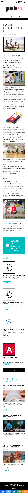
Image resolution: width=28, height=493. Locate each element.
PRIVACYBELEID (20, 485)
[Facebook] (8, 16)
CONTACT (14, 490)
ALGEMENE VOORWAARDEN (9, 485)
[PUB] (14, 9)
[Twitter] (17, 16)
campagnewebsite (7, 223)
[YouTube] (20, 16)
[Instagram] (11, 16)
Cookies (5, 487)
